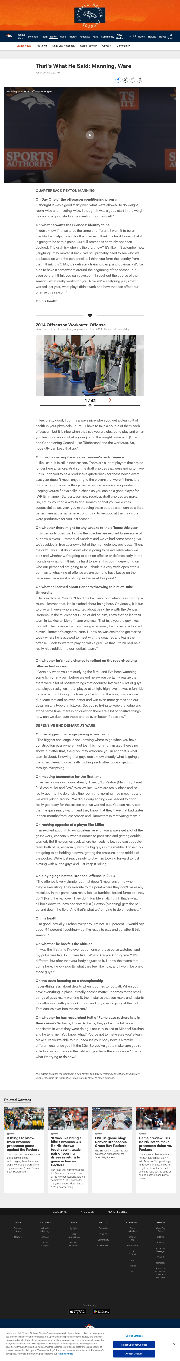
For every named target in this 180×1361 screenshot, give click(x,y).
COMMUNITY (132, 1222)
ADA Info (161, 1257)
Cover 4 (18, 1237)
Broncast (45, 1237)
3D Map (160, 1237)
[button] (90, 135)
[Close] (174, 1344)
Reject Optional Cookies (134, 1344)
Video (132, 1271)
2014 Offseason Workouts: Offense (71, 324)
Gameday (103, 1228)
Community (103, 1239)
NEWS (18, 1222)
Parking (160, 1242)
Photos (132, 1265)
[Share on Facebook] (118, 81)
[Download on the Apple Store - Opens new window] (77, 1312)
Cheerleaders (103, 1245)
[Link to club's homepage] (9, 36)
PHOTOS (103, 1222)
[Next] (110, 400)
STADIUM (160, 1222)
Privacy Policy (65, 1353)
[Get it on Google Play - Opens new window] (101, 1313)
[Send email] (132, 81)
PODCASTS (45, 1222)
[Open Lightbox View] (90, 373)
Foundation (132, 1245)
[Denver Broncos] (90, 1328)
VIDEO (73, 1222)
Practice (103, 1234)
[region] (90, 1344)
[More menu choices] (129, 36)
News (132, 1260)
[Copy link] (139, 80)
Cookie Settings (134, 1335)
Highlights (73, 1228)
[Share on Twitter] (125, 81)
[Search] (134, 36)
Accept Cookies (134, 1353)
